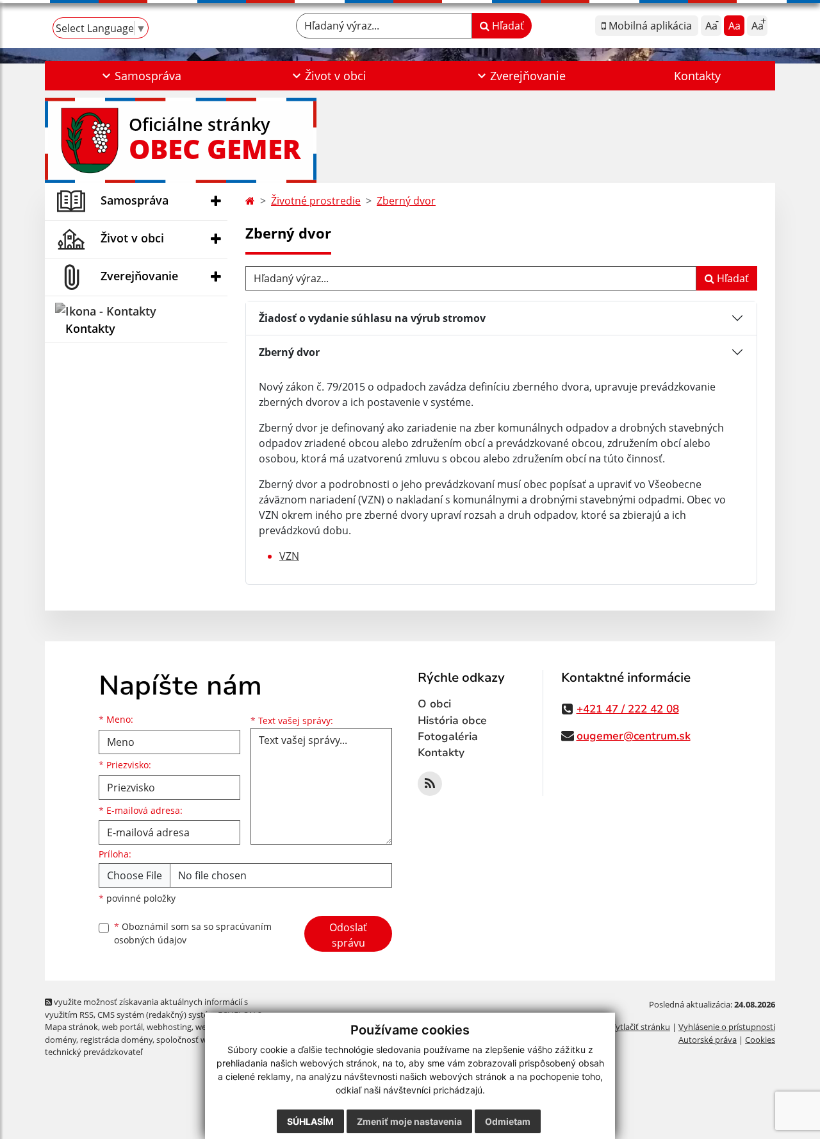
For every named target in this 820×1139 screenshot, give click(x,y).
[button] (140, 75)
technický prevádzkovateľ (93, 1052)
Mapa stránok (71, 1027)
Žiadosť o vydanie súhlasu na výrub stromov (372, 318)
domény (60, 1039)
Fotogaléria (448, 736)
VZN (289, 556)
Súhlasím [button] (310, 1121)
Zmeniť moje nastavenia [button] (409, 1121)
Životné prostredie (316, 201)
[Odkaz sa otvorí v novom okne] (430, 784)
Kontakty (697, 75)
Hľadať (506, 26)
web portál (122, 1027)
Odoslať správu (348, 935)
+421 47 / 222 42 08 (628, 709)
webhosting (169, 1027)
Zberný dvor (406, 201)
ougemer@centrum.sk (634, 736)
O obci (434, 703)
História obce (452, 720)
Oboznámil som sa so (193, 933)
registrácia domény (116, 1039)
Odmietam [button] (507, 1121)
